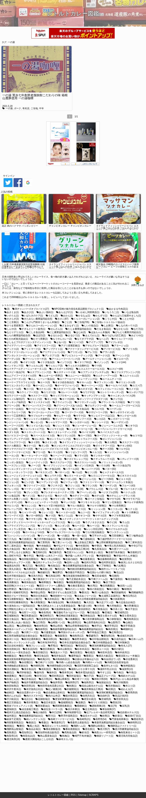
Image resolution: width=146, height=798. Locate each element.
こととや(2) (128, 318)
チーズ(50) (108, 449)
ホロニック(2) (40, 499)
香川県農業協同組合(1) (127, 729)
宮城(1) (108, 612)
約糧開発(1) (73, 689)
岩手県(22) (112, 625)
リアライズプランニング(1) (21, 525)
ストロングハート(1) (34, 432)
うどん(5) (53, 315)
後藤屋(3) (62, 635)
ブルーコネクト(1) (132, 489)
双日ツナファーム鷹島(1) (52, 585)
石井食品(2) (30, 679)
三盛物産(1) (89, 539)
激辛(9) (40, 672)
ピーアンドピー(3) (48, 482)
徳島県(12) (77, 635)
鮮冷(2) (85, 732)
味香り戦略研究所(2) (17, 592)
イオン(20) (12, 362)
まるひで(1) (74, 335)
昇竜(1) (54, 645)
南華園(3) (46, 582)
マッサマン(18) (14, 502)
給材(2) (10, 692)
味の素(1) (114, 589)
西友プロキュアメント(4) (20, 705)
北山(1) (120, 572)
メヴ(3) (52, 515)
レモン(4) (76, 529)
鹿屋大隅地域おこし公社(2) (39, 739)
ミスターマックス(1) (75, 509)
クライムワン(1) (63, 402)
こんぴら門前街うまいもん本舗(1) (41, 322)
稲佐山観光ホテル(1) (92, 685)
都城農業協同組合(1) (32, 715)
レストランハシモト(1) (116, 525)
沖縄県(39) (38, 665)
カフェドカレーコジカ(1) (111, 389)
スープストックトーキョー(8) (112, 435)
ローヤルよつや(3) (34, 532)
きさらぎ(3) (13, 318)
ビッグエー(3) (31, 479)
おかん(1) (68, 315)
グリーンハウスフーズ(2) (38, 405)
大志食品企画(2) (127, 602)
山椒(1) (129, 622)
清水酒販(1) (13, 669)
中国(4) (30, 545)
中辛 (41, 108)
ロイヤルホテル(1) (117, 529)
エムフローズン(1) (16, 379)
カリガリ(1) (50, 392)
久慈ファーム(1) (120, 549)
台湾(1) (93, 585)
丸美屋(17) (58, 549)
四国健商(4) (120, 592)
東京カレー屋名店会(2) (18, 652)
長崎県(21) (84, 719)
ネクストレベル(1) (86, 462)
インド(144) (120, 362)
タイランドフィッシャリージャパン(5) (82, 442)
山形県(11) (75, 622)
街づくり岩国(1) (99, 702)
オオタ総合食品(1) (64, 382)
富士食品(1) (13, 619)
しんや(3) (11, 329)
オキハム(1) (85, 382)
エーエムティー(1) (112, 379)
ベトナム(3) (129, 492)
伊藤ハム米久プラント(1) (81, 555)
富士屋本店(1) (129, 615)
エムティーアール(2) (106, 375)
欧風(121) (45, 659)
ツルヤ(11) (124, 449)
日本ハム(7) (137, 639)
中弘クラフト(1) (64, 545)
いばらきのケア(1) (33, 315)
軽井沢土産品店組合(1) (18, 712)
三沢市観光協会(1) (46, 539)
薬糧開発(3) (67, 702)
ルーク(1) (79, 525)
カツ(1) (30, 389)
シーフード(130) (15, 425)
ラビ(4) (113, 522)
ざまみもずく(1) (70, 325)
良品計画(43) (121, 695)
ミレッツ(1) (47, 512)
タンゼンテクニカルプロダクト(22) (72, 445)
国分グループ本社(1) (17, 595)
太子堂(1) (132, 609)
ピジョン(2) (13, 482)
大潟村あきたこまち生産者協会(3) (57, 605)
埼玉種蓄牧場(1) (15, 599)
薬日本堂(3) (50, 702)
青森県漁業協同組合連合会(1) (109, 722)
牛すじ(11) (105, 672)
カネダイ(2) (86, 389)
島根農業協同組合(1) (92, 629)
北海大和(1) (37, 575)
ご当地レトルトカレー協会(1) (110, 322)
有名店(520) (31, 649)
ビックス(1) (13, 479)
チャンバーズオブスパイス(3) (53, 449)
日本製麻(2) (123, 642)
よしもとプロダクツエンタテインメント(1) (29, 342)
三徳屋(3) (26, 539)
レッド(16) (60, 529)
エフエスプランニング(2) (127, 372)
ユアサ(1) (52, 519)
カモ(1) (10, 392)
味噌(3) (128, 589)
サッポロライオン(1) (123, 412)
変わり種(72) (35, 599)
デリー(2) (40, 452)
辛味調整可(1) (74, 712)
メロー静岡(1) (36, 515)
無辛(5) (53, 672)
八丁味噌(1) (105, 565)
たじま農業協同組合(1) (79, 329)
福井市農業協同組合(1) (36, 682)
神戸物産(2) (13, 682)
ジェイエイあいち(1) (39, 425)
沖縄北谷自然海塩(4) (117, 662)
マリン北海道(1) (113, 502)
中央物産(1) (45, 545)
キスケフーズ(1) (39, 395)
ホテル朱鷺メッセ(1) (17, 499)
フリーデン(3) (109, 485)
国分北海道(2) (40, 595)
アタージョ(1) (121, 345)
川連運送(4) (50, 632)
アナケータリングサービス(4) (83, 349)
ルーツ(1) (94, 525)
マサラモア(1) (133, 499)
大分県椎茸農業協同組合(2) (93, 599)
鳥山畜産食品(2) (48, 735)
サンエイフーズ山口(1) (102, 415)
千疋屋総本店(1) (77, 579)
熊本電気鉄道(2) (86, 672)
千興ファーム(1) (99, 579)
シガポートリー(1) (120, 419)
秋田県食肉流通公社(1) (52, 685)
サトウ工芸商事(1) (16, 415)
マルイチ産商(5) (135, 502)
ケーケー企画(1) (15, 409)
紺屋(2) (112, 689)
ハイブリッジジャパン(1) (59, 465)
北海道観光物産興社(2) (77, 575)
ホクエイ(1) (46, 495)
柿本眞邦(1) (123, 652)
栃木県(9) (26, 655)
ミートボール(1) (67, 512)
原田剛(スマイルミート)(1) (20, 585)
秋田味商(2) (13, 685)
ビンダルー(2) (51, 479)
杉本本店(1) (83, 649)
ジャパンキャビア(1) (33, 429)
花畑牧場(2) (44, 699)
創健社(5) (45, 572)
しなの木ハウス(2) (128, 325)
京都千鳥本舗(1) (116, 552)
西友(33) (117, 702)
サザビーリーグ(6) (98, 412)
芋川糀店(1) (13, 699)
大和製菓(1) (39, 602)
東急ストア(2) (60, 652)
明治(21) (82, 645)
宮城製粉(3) (13, 615)
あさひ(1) (29, 312)
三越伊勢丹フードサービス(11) (116, 539)
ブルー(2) (113, 489)
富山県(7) (29, 619)
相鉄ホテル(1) (128, 675)
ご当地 (34, 108)
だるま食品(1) (104, 329)
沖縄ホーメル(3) (93, 662)
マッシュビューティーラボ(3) (43, 502)
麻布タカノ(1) (66, 739)
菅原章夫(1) (122, 699)
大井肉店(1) (53, 599)
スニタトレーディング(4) (63, 432)
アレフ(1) (92, 352)
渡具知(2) (61, 669)
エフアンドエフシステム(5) (95, 372)
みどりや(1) (137, 335)
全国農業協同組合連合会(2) (80, 565)
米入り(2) (130, 685)
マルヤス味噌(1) (98, 505)
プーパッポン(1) (87, 492)
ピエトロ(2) (125, 479)
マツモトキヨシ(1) (90, 502)
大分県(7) (69, 599)
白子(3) (90, 675)
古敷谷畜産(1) (78, 585)
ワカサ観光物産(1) (94, 532)
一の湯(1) (64, 535)
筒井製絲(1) (114, 685)
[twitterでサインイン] (8, 186)
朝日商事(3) (49, 649)
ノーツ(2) (36, 465)
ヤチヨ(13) (100, 515)
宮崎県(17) (48, 615)
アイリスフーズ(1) (46, 345)
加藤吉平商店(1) (76, 572)
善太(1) (85, 592)
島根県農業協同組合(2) (64, 629)
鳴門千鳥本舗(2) (83, 735)
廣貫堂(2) (47, 635)
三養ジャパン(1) (63, 542)
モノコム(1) (67, 515)
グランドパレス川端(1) (113, 402)
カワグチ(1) (89, 392)
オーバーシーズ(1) (93, 385)
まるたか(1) (56, 335)
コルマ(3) (99, 409)
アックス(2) (13, 349)
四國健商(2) (137, 592)
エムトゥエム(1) (130, 375)
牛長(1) (132, 672)
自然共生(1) (89, 695)
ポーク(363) (76, 499)
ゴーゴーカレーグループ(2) (45, 412)
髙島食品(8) (70, 732)
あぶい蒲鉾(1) (46, 312)
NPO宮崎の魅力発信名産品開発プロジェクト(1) (79, 309)
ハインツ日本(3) (85, 465)
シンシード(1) (101, 422)
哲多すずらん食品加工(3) (63, 592)
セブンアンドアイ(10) (18, 439)
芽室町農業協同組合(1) (67, 699)
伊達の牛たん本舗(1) (126, 555)
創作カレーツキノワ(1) (113, 569)
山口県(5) (40, 622)
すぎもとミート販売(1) (33, 329)
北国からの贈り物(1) (100, 572)
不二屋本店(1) (14, 545)
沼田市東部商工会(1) (87, 665)
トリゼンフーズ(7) (77, 452)
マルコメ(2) (13, 505)
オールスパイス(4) (117, 385)
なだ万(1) (138, 329)
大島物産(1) (75, 602)
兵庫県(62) (31, 569)
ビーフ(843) (107, 479)
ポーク (17, 108)
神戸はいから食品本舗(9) (126, 679)
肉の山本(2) (54, 695)
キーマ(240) (68, 399)
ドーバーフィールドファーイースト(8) (26, 459)
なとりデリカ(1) (15, 332)
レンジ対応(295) (94, 529)
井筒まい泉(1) (96, 552)
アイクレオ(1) (115, 342)
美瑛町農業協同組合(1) (110, 692)
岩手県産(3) (129, 625)
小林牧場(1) (115, 619)
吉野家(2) (11, 589)
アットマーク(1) (32, 349)
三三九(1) (11, 539)
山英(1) (10, 625)
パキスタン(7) (45, 472)
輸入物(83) (41, 712)
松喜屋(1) (77, 652)
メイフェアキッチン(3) (107, 512)
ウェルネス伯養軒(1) (78, 365)
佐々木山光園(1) (52, 559)
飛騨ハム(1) (79, 726)
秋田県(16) (29, 685)
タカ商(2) (112, 442)
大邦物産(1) (115, 605)
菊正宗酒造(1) (14, 702)
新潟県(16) (51, 639)
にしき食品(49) (36, 332)
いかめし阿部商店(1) (88, 312)
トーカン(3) (13, 455)
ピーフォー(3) (70, 482)
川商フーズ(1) (31, 632)
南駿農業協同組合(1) (79, 582)
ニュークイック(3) (38, 462)
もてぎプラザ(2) (85, 339)
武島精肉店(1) (62, 659)
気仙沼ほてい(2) (112, 659)
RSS (73, 795)
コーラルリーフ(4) (16, 412)
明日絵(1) (68, 645)
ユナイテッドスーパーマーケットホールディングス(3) (90, 519)
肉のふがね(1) (14, 695)
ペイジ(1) (30, 495)
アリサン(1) (76, 352)
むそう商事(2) (40, 339)
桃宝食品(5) (43, 655)
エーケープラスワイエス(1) (21, 382)
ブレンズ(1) (32, 492)
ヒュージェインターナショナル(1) (24, 475)
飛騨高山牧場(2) (15, 729)
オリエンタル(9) (127, 382)
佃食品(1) (11, 559)
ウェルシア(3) (55, 365)
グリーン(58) (13, 405)
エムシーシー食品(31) (79, 375)
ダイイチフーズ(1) (105, 445)
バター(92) (110, 469)
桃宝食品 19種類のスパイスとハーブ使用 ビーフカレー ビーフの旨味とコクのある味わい (117, 266)
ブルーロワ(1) (14, 492)
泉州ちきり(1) (111, 665)
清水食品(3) (30, 669)
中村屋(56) (83, 545)
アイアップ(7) (96, 342)
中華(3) (98, 545)
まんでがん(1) (92, 335)
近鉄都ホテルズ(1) (129, 712)
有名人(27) (126, 645)
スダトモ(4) (13, 432)
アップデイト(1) (54, 349)
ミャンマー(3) (29, 512)
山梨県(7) (115, 622)
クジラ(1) (118, 399)
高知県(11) (27, 732)
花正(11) (28, 699)
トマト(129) (57, 452)
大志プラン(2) (106, 602)
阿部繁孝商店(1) (15, 722)
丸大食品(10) (13, 549)
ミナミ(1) (132, 509)
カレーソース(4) (69, 392)
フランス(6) (91, 485)
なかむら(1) (122, 329)
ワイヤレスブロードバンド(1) (64, 532)
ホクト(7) (62, 495)
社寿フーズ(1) (82, 679)
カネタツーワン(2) (65, 389)
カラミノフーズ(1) (28, 392)
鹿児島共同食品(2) (128, 735)
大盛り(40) (86, 605)
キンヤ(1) (52, 399)
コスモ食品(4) (82, 409)
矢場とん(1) (13, 679)
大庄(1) (90, 602)
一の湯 (11, 42)
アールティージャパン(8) (98, 359)
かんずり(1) (101, 315)
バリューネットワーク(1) (20, 472)
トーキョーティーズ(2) (36, 455)
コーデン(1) (115, 409)
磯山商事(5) (63, 679)
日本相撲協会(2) (104, 642)
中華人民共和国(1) (116, 545)
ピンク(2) (29, 482)
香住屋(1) (90, 729)
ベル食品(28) (13, 495)
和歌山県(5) (39, 592)
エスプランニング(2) (40, 372)
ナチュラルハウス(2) (103, 459)
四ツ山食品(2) (101, 592)
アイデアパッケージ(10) (19, 345)
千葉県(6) (117, 579)
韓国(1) (10, 726)
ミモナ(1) (11, 512)
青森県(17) (59, 722)
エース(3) (45, 382)
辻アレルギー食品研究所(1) (101, 712)
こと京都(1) (13, 322)
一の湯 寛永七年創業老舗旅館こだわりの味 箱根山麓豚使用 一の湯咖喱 (35, 97)
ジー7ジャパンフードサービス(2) (115, 429)
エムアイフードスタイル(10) (21, 375)
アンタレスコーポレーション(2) (23, 355)
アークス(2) (104, 355)
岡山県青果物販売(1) (78, 625)
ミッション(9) (98, 509)
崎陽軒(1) (128, 629)
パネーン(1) (63, 472)
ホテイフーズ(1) (80, 495)
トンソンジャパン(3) (117, 452)
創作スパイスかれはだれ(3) (21, 572)
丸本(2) (29, 549)
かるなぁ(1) (84, 315)
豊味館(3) (11, 709)
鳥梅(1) (65, 735)
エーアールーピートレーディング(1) (78, 379)
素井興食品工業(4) (93, 689)
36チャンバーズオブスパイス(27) (32, 309)
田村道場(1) (75, 675)
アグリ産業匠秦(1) (70, 345)
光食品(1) (55, 565)
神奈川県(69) (101, 679)
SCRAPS (93, 795)
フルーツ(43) (128, 485)
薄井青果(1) (32, 702)
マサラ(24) (115, 499)
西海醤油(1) (44, 705)
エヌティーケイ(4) (65, 372)
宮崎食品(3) (89, 615)
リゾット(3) (46, 525)
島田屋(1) (113, 629)
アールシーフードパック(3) (66, 359)
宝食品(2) (94, 612)
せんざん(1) (56, 329)
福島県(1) (89, 682)
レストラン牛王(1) (40, 529)
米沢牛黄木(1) (14, 689)
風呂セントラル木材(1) (56, 726)
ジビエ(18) (12, 429)
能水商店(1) (71, 695)
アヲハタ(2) (108, 352)
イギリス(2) (29, 362)
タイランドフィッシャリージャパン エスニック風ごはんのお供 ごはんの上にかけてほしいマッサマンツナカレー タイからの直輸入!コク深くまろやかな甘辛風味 (117, 229)
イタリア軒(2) (84, 362)
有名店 (25, 108)
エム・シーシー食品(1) (42, 379)
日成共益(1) (120, 639)
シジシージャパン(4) (17, 422)
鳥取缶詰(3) (29, 735)
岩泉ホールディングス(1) (20, 629)
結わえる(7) (127, 689)
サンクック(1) (14, 419)
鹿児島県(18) (13, 739)
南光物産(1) (134, 579)
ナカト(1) (56, 459)
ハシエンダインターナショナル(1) (24, 469)
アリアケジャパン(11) (54, 352)
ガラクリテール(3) (16, 395)
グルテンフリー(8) (97, 405)
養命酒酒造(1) (73, 729)
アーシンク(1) (122, 355)
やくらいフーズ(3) (123, 339)
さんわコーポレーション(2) (43, 325)
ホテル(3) (99, 495)
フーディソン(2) (32, 489)
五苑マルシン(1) (75, 552)
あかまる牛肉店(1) (118, 309)
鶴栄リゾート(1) (105, 735)
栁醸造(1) (11, 655)
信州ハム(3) (73, 562)
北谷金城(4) (100, 575)
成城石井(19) (126, 635)
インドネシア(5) (15, 365)
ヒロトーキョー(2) (76, 475)
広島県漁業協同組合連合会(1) (22, 635)
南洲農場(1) (13, 582)
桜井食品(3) (60, 655)
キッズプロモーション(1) (66, 395)
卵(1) (97, 582)
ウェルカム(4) (36, 365)
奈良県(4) (46, 612)
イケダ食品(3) (47, 362)
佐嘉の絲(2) (71, 559)
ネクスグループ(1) (62, 462)
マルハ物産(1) (77, 505)
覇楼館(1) (82, 705)
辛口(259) (57, 712)
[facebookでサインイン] (18, 186)
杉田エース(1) (102, 649)
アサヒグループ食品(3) (97, 345)
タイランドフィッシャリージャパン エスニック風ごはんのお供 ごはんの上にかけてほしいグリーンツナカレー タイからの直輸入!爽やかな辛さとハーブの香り (70, 267)
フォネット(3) (14, 485)
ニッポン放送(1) (15, 462)
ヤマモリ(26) (35, 519)
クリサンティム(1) (86, 402)
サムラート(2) (63, 415)
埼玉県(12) (131, 595)
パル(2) (78, 472)
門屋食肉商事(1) (120, 719)
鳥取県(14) (12, 735)
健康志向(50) (13, 565)
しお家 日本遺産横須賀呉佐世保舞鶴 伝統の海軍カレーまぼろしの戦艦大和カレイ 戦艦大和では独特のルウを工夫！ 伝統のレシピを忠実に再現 (23, 267)
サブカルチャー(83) (41, 415)
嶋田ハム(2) (13, 632)
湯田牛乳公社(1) (108, 669)
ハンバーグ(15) (92, 469)
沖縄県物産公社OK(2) (60, 665)
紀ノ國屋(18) (54, 689)
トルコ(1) (97, 452)
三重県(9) (45, 542)
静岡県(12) (135, 722)
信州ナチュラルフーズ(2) (48, 562)
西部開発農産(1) (63, 705)
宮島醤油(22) (30, 615)
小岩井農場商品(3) (94, 619)
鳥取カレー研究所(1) (105, 732)
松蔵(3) (91, 652)
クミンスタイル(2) (40, 402)
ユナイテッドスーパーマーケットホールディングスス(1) (36, 522)
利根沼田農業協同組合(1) (83, 569)
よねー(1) (61, 342)
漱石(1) (10, 672)
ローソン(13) (13, 532)
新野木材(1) (81, 639)
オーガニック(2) (44, 385)
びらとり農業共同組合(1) (128, 332)
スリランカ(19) (67, 435)
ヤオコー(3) (84, 515)
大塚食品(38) (57, 602)
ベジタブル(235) (109, 492)
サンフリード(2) (63, 419)
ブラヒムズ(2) (96, 489)
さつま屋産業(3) (15, 325)
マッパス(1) (69, 502)
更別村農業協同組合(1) (104, 645)
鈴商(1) (106, 715)
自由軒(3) (105, 695)
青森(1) (45, 722)
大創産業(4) (119, 599)
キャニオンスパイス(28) (123, 395)
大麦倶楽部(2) (83, 609)
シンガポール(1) (80, 422)
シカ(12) (101, 419)
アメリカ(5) (131, 349)
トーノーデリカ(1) (62, 455)
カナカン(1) (45, 389)
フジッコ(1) (74, 485)
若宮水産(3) (90, 699)
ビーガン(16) (69, 479)
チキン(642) (126, 445)
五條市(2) (56, 552)
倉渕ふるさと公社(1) (131, 562)
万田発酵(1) (118, 535)
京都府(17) (135, 552)
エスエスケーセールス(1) (91, 369)
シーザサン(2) (121, 422)
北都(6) (115, 575)
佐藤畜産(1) (89, 559)
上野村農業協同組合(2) (110, 542)
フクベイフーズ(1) (35, 485)
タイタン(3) (51, 442)
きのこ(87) (63, 318)
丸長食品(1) (100, 549)
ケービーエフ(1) (37, 409)
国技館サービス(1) (62, 595)
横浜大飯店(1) (106, 655)
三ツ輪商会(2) (136, 535)
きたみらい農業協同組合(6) (38, 318)
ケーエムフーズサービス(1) (126, 405)
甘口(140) (27, 675)
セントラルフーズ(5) (86, 439)
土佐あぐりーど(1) (86, 595)
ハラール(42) (72, 469)
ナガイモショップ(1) (77, 459)
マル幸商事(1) (119, 505)
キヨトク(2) (36, 399)
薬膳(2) (81, 702)
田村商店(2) (58, 675)
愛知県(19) (109, 635)
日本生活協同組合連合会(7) (76, 642)
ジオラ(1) (133, 425)
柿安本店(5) (106, 652)
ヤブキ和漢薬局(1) (121, 515)
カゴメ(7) (137, 385)
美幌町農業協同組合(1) (82, 692)
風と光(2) (34, 726)
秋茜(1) (72, 685)
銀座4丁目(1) (134, 715)
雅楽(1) (32, 722)
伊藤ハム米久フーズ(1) (50, 555)
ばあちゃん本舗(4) (100, 332)
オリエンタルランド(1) (18, 385)
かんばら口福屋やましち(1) (127, 315)
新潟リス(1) (13, 639)
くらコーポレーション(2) (87, 318)
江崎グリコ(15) (45, 662)
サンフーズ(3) (84, 419)
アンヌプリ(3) (52, 355)
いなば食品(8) (131, 312)
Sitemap (82, 795)
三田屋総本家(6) (69, 539)
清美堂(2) (46, 669)
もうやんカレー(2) (62, 339)
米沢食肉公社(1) (34, 689)
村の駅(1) (119, 649)
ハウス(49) (104, 465)
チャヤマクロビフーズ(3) (20, 449)
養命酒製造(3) (53, 729)
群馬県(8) (132, 692)
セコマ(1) (137, 435)
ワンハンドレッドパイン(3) (21, 535)
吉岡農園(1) (109, 585)
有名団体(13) (13, 649)
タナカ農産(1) (14, 445)
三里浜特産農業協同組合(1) (21, 542)
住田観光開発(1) (30, 559)
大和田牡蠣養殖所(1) (17, 602)
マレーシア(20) (14, 509)
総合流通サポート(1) (30, 692)
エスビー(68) (116, 369)
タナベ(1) (31, 445)
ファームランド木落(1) (121, 482)
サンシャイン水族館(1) (38, 419)
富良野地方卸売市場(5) (50, 619)
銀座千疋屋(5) (14, 719)
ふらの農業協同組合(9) (18, 335)
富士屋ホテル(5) (108, 615)
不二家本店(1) (135, 542)
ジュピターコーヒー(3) (81, 429)
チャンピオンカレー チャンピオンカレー (70, 225)
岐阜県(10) (42, 625)
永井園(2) (11, 662)
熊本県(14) (67, 672)
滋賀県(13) (127, 669)
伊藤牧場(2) (105, 555)
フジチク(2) (56, 485)
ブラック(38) (76, 489)
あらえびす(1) (66, 312)
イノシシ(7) (103, 362)
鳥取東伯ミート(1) (130, 732)
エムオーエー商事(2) (52, 375)
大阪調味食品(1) (62, 609)
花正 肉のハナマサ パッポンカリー (20, 225)
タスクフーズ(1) (130, 442)
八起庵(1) (121, 565)
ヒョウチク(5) (54, 475)
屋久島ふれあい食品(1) (18, 622)
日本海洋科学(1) (48, 642)
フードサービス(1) (55, 489)
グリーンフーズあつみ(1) (69, 405)
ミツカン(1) (116, 509)
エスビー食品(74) (16, 372)
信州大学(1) (90, 562)
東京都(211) (42, 652)
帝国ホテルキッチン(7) (72, 632)
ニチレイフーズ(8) (129, 459)
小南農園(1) (74, 619)
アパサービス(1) (112, 349)
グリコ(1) (135, 402)
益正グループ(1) (107, 675)
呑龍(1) (58, 589)
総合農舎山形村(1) (55, 692)
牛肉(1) (120, 672)
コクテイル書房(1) (60, 409)
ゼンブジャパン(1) (112, 439)
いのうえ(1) (13, 315)
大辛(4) (100, 605)
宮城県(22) (122, 612)
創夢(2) (58, 572)
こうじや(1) (111, 318)
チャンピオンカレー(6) (85, 449)
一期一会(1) (81, 535)
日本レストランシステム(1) (21, 642)
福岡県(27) (73, 682)
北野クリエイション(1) (18, 579)
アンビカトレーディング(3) (78, 355)
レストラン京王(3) (16, 529)
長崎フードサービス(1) (62, 719)
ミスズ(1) (54, 509)
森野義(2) (76, 655)
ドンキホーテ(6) (101, 455)
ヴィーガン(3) (47, 535)
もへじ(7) (104, 339)
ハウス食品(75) (123, 465)
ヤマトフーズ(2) (15, 519)
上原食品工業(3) (85, 542)
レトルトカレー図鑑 (58, 795)
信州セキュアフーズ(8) (18, 562)
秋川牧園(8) (122, 682)
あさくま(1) (13, 312)
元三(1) (29, 565)
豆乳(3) (125, 705)
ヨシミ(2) (75, 522)
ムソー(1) (85, 512)
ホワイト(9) (59, 499)
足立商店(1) (91, 709)
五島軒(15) (41, 552)
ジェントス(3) (62, 425)
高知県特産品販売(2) (48, 732)
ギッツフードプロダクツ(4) (94, 399)
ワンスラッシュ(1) (119, 532)
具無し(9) (47, 569)
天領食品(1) (102, 609)
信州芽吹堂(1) (108, 562)
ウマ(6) (98, 365)
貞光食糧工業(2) (30, 709)
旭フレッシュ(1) (37, 645)
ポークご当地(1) (96, 499)
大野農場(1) (133, 605)
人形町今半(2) (14, 555)
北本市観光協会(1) (16, 575)
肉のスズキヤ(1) (34, 695)
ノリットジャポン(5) (111, 462)
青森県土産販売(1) (79, 722)
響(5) (21, 726)
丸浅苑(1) (43, 549)
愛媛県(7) (93, 635)
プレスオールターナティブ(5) (59, 492)
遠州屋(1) (11, 715)
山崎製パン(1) (58, 622)
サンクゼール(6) (128, 415)
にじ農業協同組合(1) (60, 332)
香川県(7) (105, 729)
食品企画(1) (35, 729)
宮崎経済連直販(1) (68, 615)
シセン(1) (38, 422)
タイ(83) (35, 442)
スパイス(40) (88, 432)
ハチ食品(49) (53, 469)
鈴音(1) (118, 715)
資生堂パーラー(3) (53, 709)
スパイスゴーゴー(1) (17, 435)
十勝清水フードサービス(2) (50, 579)
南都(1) (60, 582)
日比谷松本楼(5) (15, 645)
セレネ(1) (39, 439)
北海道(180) (54, 575)
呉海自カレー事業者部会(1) (36, 589)
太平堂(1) (11, 612)
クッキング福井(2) (16, 402)
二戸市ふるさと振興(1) (18, 552)
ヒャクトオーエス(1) (113, 472)
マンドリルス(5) (36, 509)
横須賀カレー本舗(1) (129, 655)
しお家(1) (108, 325)
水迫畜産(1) (132, 659)
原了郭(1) (110, 582)
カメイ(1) (134, 389)
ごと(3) (68, 322)
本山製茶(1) (66, 649)
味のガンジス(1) (76, 589)
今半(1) (30, 555)
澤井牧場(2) (25, 672)
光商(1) (41, 565)
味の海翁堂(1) (97, 589)
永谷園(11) (27, 662)
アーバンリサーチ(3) (35, 359)
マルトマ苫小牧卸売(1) (53, 505)
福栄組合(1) (105, 682)
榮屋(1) (89, 655)
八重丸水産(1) (14, 569)
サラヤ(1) (81, 415)
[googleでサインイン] (28, 186)
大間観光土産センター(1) (20, 609)
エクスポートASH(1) (62, 369)
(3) (8, 309)
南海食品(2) (30, 582)
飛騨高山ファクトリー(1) (123, 726)
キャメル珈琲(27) (16, 399)
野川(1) (52, 715)
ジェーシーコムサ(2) (112, 425)
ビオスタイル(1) (128, 475)
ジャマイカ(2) (56, 429)
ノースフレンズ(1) (16, 465)
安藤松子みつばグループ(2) (70, 612)
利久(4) (61, 569)
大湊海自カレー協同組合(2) (21, 605)
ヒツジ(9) (92, 472)
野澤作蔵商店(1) (69, 715)
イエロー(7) (122, 359)
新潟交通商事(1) (32, 639)
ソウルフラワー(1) (16, 442)
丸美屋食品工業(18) (79, 549)
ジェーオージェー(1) (85, 425)
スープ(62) (86, 435)
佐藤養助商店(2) (108, 559)
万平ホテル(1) (99, 535)
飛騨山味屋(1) (98, 726)
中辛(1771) (136, 545)
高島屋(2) (11, 732)
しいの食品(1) (91, 325)
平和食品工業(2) (98, 632)
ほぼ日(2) (40, 335)
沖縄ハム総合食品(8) (69, 662)
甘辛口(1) (41, 675)
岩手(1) (98, 625)
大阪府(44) (43, 609)
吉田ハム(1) (126, 585)
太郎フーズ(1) (29, 612)
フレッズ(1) (13, 489)
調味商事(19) (98, 705)
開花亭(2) (138, 719)
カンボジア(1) (136, 392)
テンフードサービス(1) (18, 452)
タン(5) (45, 445)
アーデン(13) (13, 359)
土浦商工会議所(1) (110, 595)
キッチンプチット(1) (94, 395)
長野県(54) (101, 719)
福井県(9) (57, 682)
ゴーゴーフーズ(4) (73, 412)
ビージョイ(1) (89, 479)
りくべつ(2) (77, 342)
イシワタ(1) (66, 362)
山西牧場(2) (25, 625)
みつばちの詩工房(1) (115, 335)
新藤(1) (65, 639)
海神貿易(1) (129, 665)
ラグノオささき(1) (94, 522)
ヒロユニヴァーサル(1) (102, 475)
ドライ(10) (82, 455)
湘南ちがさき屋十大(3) (83, 669)
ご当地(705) (83, 322)
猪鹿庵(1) (11, 675)
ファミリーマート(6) (93, 482)
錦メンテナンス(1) (35, 719)
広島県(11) (117, 632)
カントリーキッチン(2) (112, 392)
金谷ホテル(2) (90, 715)
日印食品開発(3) (100, 639)
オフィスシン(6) (105, 382)
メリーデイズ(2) (15, 515)
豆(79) (114, 705)
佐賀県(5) (127, 559)
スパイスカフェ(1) (109, 432)
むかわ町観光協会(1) (17, 339)
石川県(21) (46, 679)
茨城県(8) (106, 699)
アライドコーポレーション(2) (22, 352)
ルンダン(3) (63, 525)
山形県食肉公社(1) (95, 622)
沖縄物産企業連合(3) (17, 665)
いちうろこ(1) (112, 312)
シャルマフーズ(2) (57, 422)
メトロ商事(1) (131, 512)
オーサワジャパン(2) (68, 385)
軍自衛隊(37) (109, 709)
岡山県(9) (57, 625)
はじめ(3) (81, 332)
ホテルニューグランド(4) (122, 495)
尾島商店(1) (133, 619)
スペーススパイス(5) (43, 435)
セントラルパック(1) (60, 439)
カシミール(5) (14, 389)
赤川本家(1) (74, 709)
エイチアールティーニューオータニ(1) (26, 369)
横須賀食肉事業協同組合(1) (21, 659)
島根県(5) (43, 629)
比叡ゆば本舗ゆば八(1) (86, 659)
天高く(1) (117, 609)
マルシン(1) (30, 505)
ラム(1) (125, 522)
